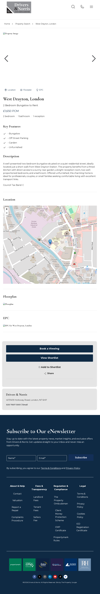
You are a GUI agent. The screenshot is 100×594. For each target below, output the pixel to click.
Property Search (22, 24)
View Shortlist (49, 357)
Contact (17, 494)
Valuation (17, 500)
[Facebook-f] (34, 577)
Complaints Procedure (17, 519)
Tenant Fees (37, 509)
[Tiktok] (60, 577)
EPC (41, 90)
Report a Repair (16, 509)
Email (25, 405)
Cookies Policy (81, 515)
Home (7, 24)
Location (12, 90)
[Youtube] (55, 577)
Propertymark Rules (61, 539)
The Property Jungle (69, 582)
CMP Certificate (60, 529)
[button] (94, 58)
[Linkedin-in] (50, 577)
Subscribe (81, 457)
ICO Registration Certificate (82, 527)
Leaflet (79, 283)
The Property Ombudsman (61, 500)
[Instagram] (45, 577)
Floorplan (27, 90)
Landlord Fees (38, 499)
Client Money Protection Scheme (60, 515)
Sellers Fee (36, 519)
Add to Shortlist (51, 367)
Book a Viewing (49, 348)
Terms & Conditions (51, 468)
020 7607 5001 (13, 405)
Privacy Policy (73, 468)
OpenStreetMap (86, 283)
